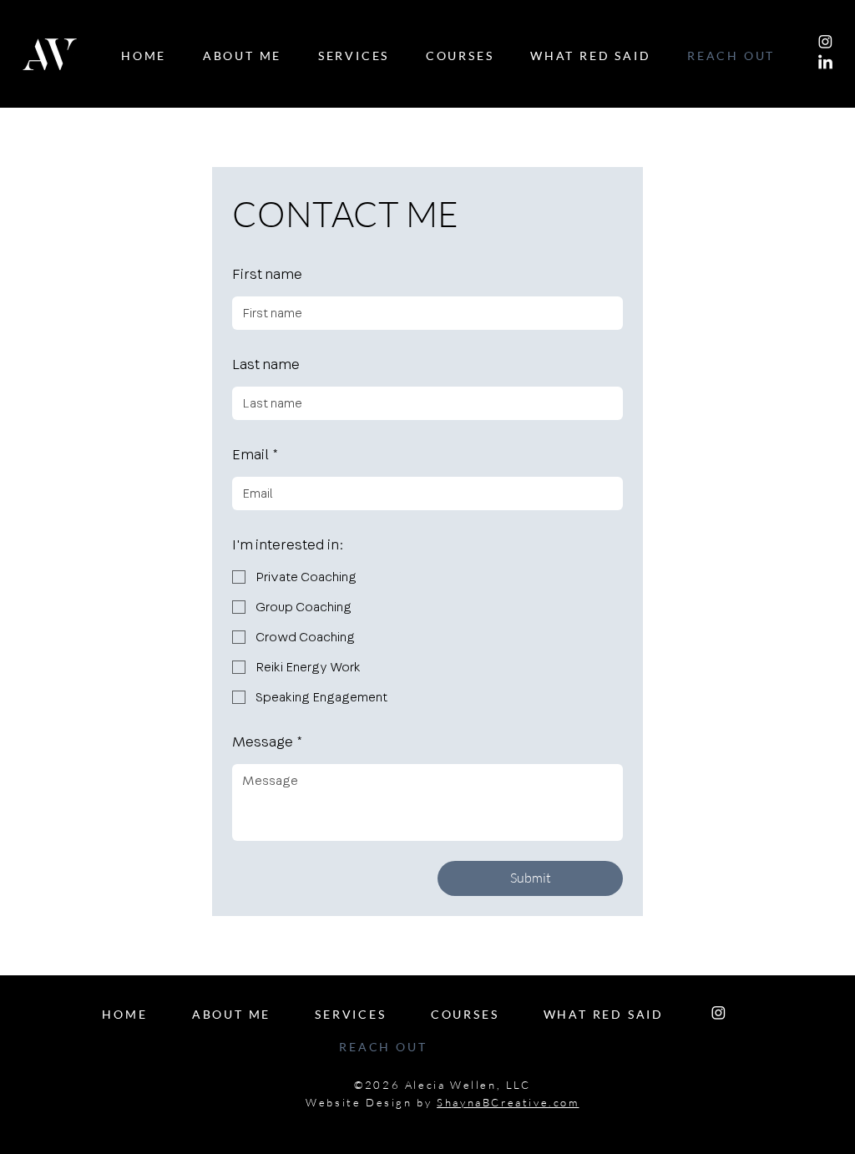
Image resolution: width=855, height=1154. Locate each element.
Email (255, 455)
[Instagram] (825, 41)
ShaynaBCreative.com (508, 1102)
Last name (266, 364)
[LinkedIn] (825, 63)
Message (267, 742)
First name (267, 274)
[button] (459, 56)
